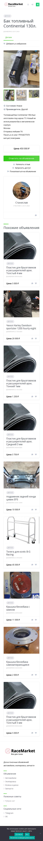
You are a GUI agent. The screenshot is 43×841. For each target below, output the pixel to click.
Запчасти (9, 788)
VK (6, 816)
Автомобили (10, 778)
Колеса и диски (11, 785)
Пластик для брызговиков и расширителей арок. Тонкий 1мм (21, 383)
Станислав (21, 202)
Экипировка (10, 781)
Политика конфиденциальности (22, 838)
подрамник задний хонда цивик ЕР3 (21, 498)
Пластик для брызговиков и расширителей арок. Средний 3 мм (21, 441)
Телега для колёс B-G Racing (18, 553)
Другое (7, 16)
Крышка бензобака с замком (18, 608)
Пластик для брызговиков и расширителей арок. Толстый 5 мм (21, 719)
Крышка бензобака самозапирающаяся (17, 663)
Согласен (19, 834)
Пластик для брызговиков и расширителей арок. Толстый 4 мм (21, 270)
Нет (27, 834)
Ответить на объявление (21, 158)
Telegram (9, 813)
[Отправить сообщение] (36, 215)
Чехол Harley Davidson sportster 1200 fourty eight (21, 327)
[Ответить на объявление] (32, 283)
